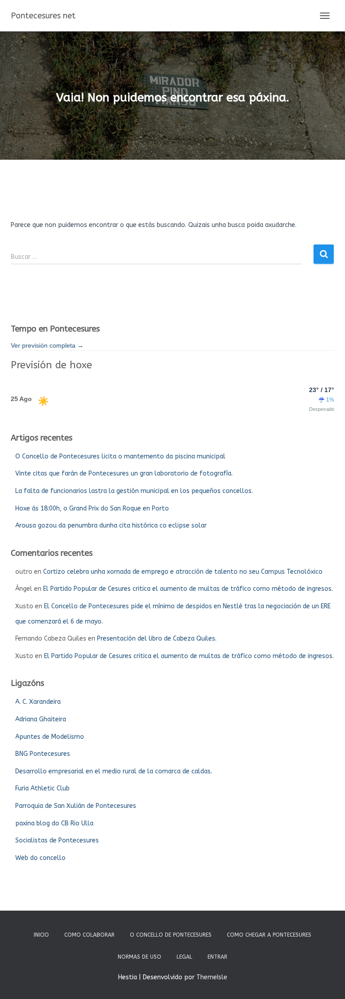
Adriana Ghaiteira (40, 719)
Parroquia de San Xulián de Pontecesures (75, 806)
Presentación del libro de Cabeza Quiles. (157, 638)
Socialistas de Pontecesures (57, 840)
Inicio (41, 935)
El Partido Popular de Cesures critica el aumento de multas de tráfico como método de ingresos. (188, 589)
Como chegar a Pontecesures (269, 935)
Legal (184, 957)
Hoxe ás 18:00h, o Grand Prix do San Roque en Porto (92, 508)
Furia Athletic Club (42, 788)
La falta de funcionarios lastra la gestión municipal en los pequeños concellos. (134, 491)
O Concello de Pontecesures (171, 935)
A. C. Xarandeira (38, 702)
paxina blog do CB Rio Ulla (54, 823)
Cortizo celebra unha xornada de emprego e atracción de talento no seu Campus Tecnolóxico (183, 572)
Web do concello (40, 858)
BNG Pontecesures (42, 754)
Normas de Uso (139, 957)
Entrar (217, 957)
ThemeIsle (211, 977)
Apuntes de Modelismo (49, 737)
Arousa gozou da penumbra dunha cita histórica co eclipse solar (111, 525)
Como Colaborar (89, 935)
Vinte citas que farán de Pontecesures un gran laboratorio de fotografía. (124, 473)
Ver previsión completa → (47, 345)
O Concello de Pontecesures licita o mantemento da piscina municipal (120, 456)
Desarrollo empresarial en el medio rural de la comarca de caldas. (113, 771)
